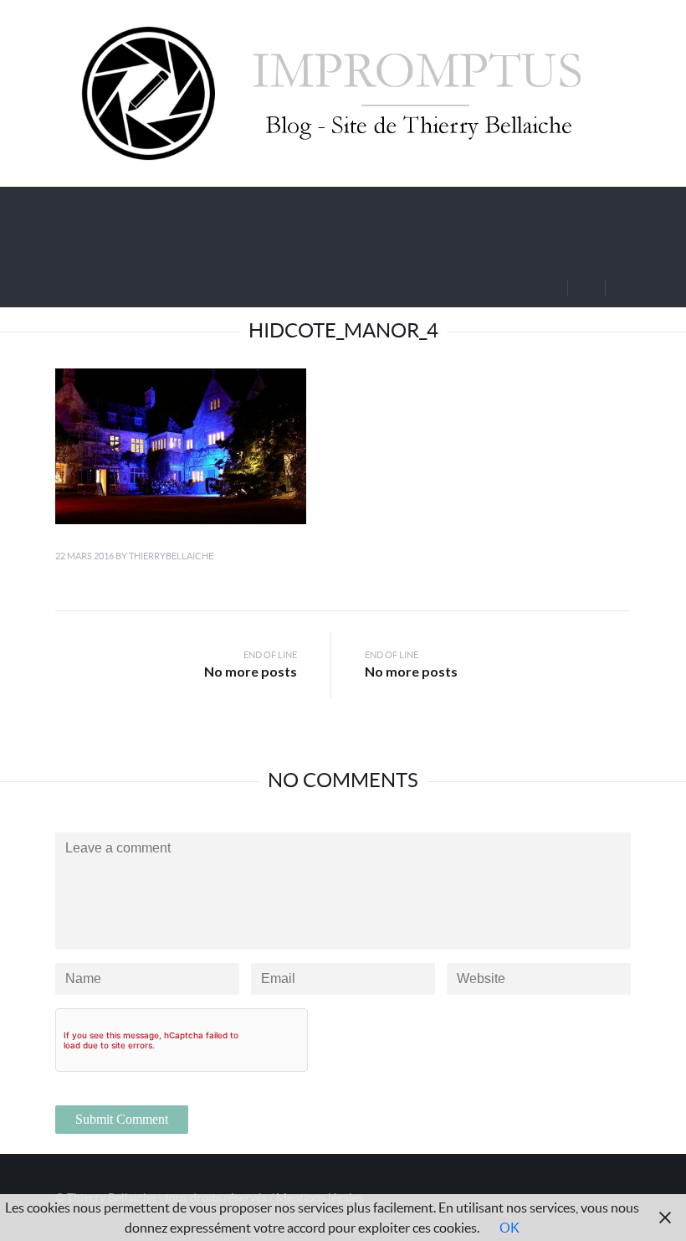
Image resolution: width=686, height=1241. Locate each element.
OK (509, 1227)
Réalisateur (439, 205)
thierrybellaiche (171, 556)
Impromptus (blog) (156, 205)
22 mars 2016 (84, 556)
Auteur (535, 205)
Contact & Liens (150, 245)
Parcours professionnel (316, 205)
